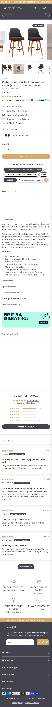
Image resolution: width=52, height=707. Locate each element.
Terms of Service (32, 702)
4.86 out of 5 (33, 400)
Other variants (9, 129)
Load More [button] (26, 566)
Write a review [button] (26, 426)
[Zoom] (42, 57)
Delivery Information (12, 292)
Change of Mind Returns (14, 298)
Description (7, 219)
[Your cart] (44, 8)
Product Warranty (11, 304)
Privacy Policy (17, 702)
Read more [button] (7, 499)
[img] (7, 451)
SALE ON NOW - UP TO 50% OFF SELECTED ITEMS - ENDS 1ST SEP (26, 2)
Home (4, 78)
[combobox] (26, 14)
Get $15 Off (43, 642)
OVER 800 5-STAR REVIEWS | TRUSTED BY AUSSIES (26, 620)
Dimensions (7, 280)
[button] (8, 96)
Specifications (9, 286)
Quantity (6, 144)
